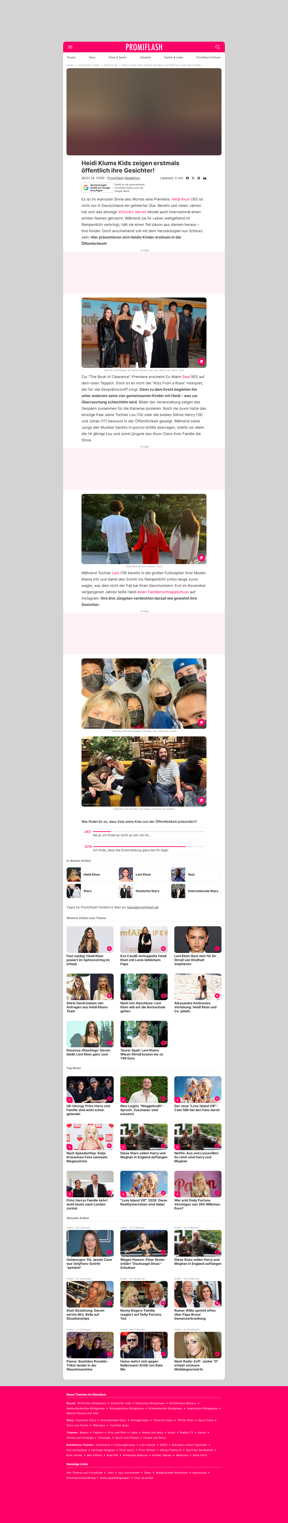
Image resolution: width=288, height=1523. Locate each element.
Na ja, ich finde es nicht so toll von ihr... (122, 835)
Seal (186, 377)
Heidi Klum (181, 199)
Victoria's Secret (132, 212)
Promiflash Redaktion (124, 178)
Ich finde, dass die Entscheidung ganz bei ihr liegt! (130, 850)
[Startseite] (144, 47)
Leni (115, 573)
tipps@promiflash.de (142, 907)
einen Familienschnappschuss (163, 592)
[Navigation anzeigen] (70, 47)
